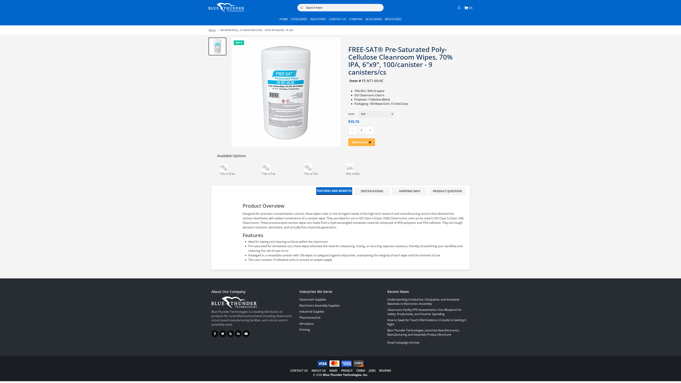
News (333, 371)
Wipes (212, 30)
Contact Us (299, 371)
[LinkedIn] (238, 333)
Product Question (447, 191)
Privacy (347, 371)
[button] (459, 7)
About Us (318, 371)
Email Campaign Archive (403, 343)
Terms (360, 371)
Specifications (372, 191)
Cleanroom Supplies (312, 299)
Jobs (372, 371)
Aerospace (306, 324)
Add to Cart (360, 142)
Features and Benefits (334, 191)
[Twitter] (222, 333)
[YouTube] (246, 333)
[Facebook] (214, 333)
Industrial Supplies (311, 311)
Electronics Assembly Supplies (319, 305)
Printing (304, 330)
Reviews (385, 371)
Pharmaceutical (309, 318)
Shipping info (409, 191)
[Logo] (226, 7)
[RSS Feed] (230, 333)
